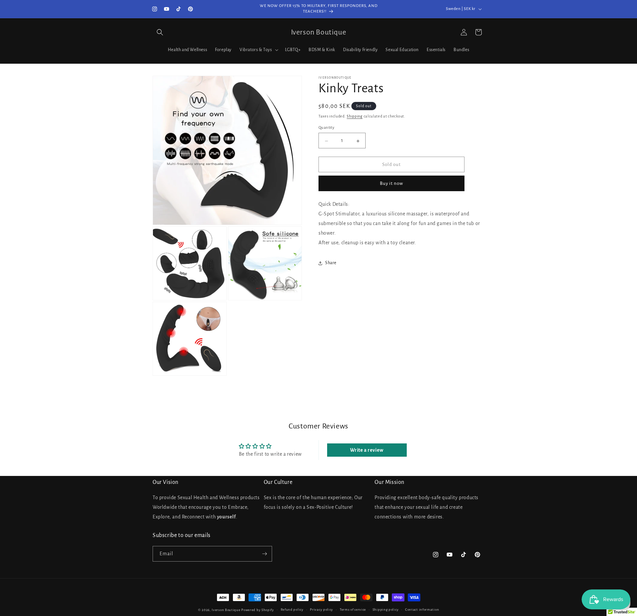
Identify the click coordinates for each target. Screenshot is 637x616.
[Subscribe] (264, 554)
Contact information (422, 609)
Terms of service (353, 609)
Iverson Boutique (226, 610)
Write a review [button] (366, 450)
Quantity (326, 128)
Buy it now (391, 183)
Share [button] (330, 263)
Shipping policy (386, 609)
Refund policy (292, 609)
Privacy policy (321, 609)
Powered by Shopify (257, 610)
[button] (160, 32)
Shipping (355, 116)
